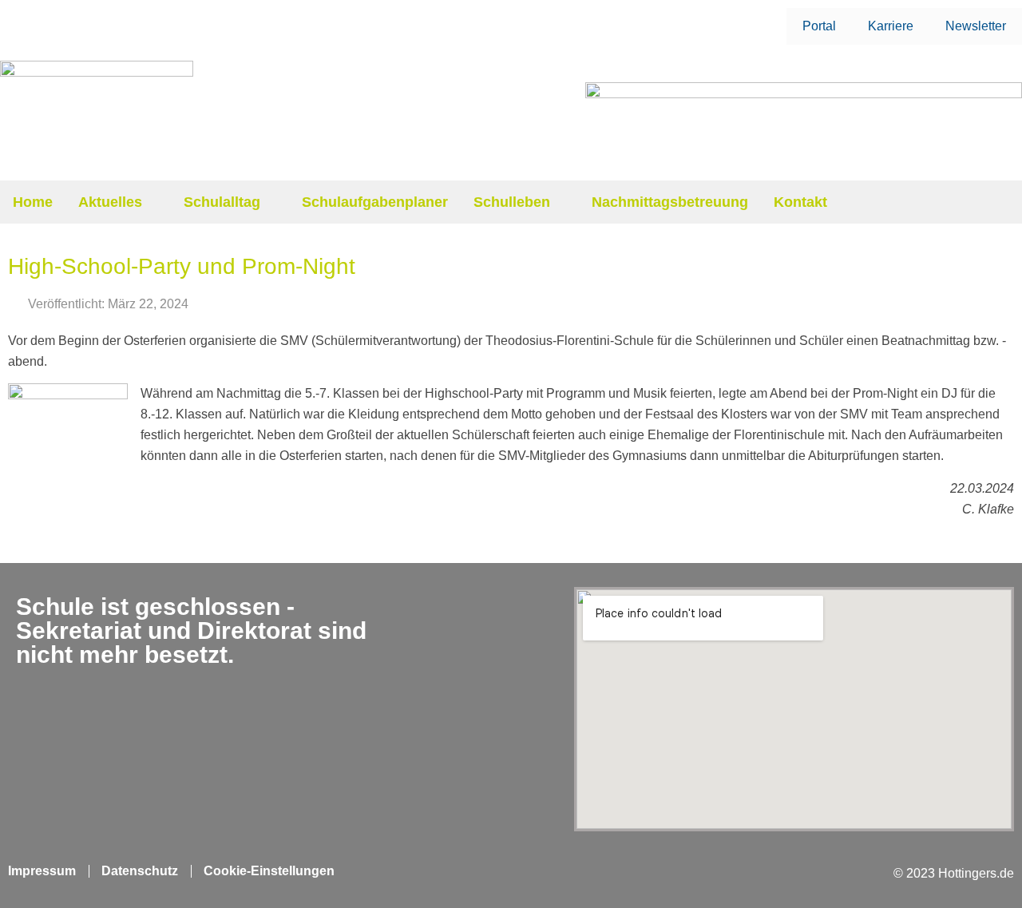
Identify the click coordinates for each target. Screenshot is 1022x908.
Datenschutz (139, 871)
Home (33, 202)
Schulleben (511, 202)
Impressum (42, 871)
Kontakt (800, 202)
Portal (819, 26)
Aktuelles (110, 202)
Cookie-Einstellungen (269, 871)
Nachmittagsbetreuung (670, 202)
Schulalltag (222, 202)
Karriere (890, 26)
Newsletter (975, 26)
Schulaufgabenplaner (375, 202)
